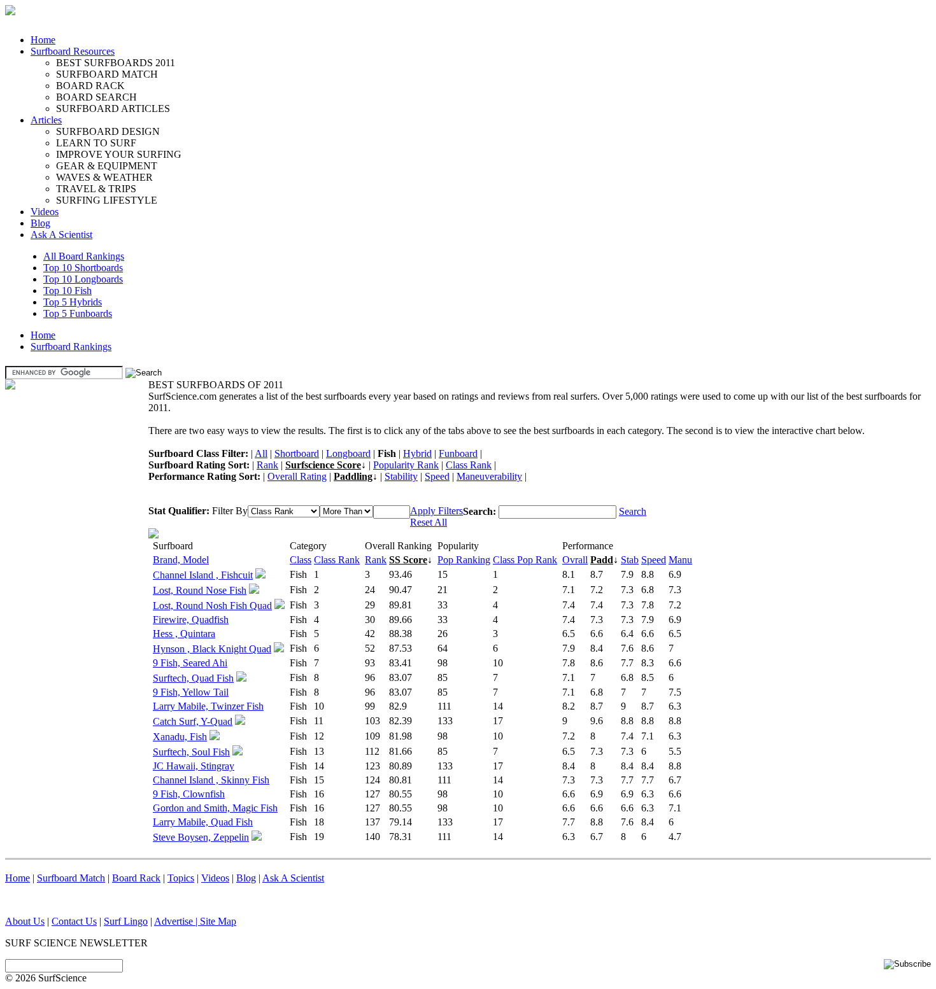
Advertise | (177, 921)
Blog (40, 223)
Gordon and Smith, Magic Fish (215, 808)
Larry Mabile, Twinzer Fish (208, 706)
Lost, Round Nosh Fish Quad (212, 605)
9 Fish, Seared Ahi (190, 662)
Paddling (353, 476)
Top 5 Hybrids (72, 302)
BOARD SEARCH (96, 97)
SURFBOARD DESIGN (108, 131)
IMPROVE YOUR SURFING (118, 154)
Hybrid (417, 453)
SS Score (408, 559)
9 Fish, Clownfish (189, 794)
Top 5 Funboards (77, 313)
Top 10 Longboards (83, 279)
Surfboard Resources (73, 51)
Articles (46, 120)
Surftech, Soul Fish (191, 752)
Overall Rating (297, 476)
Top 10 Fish (67, 290)
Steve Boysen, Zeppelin (201, 837)
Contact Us (74, 921)
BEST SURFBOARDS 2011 (115, 62)
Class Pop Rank (525, 559)
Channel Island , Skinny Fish (211, 780)
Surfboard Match (71, 878)
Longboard (348, 453)
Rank (267, 464)
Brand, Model (181, 559)
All (261, 453)
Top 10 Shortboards (83, 267)
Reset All (428, 522)
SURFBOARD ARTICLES (113, 108)
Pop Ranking (463, 559)
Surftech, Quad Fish (193, 678)
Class (300, 559)
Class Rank (469, 464)
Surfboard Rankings (71, 346)
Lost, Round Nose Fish (199, 590)
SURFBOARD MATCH (107, 74)
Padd (601, 559)
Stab (630, 559)
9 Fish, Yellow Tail (191, 692)
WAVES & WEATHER (104, 177)
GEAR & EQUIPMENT (106, 165)
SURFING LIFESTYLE (106, 200)
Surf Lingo (126, 921)
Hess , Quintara (184, 633)
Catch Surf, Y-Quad (192, 721)
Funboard (458, 453)
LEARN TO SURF (96, 142)
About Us (25, 921)
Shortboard (296, 453)
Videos (45, 211)
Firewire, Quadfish (191, 619)
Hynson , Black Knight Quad (212, 648)
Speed (437, 476)
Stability (401, 476)
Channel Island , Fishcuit (203, 575)
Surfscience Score (323, 464)
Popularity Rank (406, 464)
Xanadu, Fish (180, 736)
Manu (680, 559)
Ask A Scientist (61, 234)
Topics (180, 878)
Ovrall (575, 559)
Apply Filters (436, 510)
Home (43, 39)
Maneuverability (489, 476)
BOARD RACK (90, 85)
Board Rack (136, 878)
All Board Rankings (83, 256)
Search (632, 511)
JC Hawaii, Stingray (193, 766)
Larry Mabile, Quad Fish (203, 822)
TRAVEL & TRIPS (96, 188)
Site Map (218, 921)
